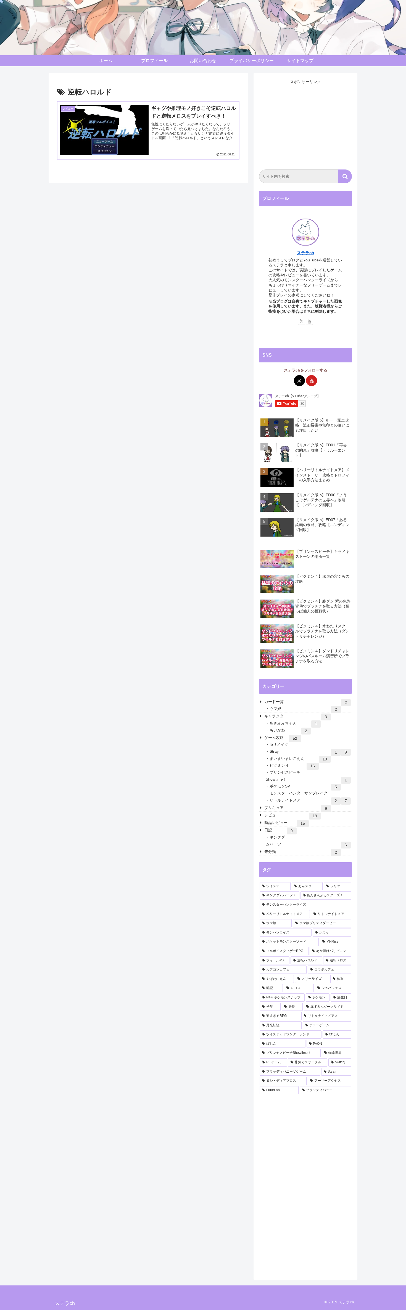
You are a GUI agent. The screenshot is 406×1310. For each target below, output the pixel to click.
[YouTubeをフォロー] (309, 321)
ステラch (305, 252)
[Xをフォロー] (301, 321)
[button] (345, 176)
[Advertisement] (305, 124)
